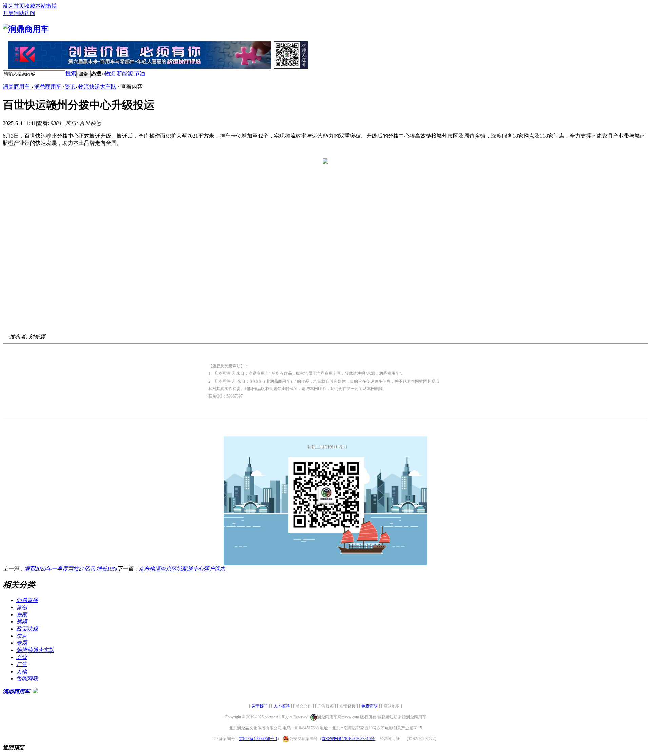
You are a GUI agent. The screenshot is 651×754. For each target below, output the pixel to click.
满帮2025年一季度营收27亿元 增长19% (70, 569)
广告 (21, 664)
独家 (21, 614)
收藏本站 (35, 6)
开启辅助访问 (19, 13)
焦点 (21, 636)
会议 (21, 657)
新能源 (125, 73)
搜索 (70, 73)
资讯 (69, 87)
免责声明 (369, 706)
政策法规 (27, 629)
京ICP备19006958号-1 (258, 738)
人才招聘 (281, 706)
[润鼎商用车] (26, 29)
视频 (21, 621)
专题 (21, 643)
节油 (139, 73)
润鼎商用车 (16, 87)
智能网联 (27, 678)
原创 (21, 607)
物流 (109, 73)
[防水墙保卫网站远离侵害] (35, 691)
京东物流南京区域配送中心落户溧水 (182, 569)
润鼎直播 (27, 600)
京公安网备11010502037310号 (348, 738)
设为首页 (13, 6)
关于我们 (259, 706)
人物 (21, 671)
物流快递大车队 (97, 87)
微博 (51, 6)
